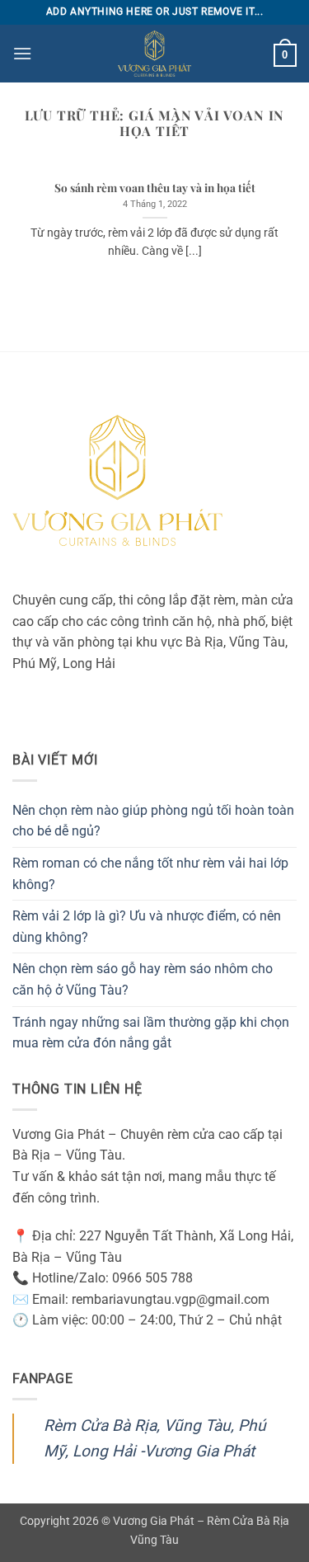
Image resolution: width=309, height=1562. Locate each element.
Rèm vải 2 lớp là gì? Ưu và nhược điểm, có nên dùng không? (146, 926)
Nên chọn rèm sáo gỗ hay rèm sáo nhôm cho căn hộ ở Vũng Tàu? (142, 979)
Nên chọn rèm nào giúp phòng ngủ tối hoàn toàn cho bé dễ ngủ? (153, 821)
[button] (22, 53)
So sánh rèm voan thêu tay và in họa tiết (154, 188)
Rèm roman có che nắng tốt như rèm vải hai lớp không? (150, 873)
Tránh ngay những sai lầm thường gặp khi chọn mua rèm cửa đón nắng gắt (150, 1033)
